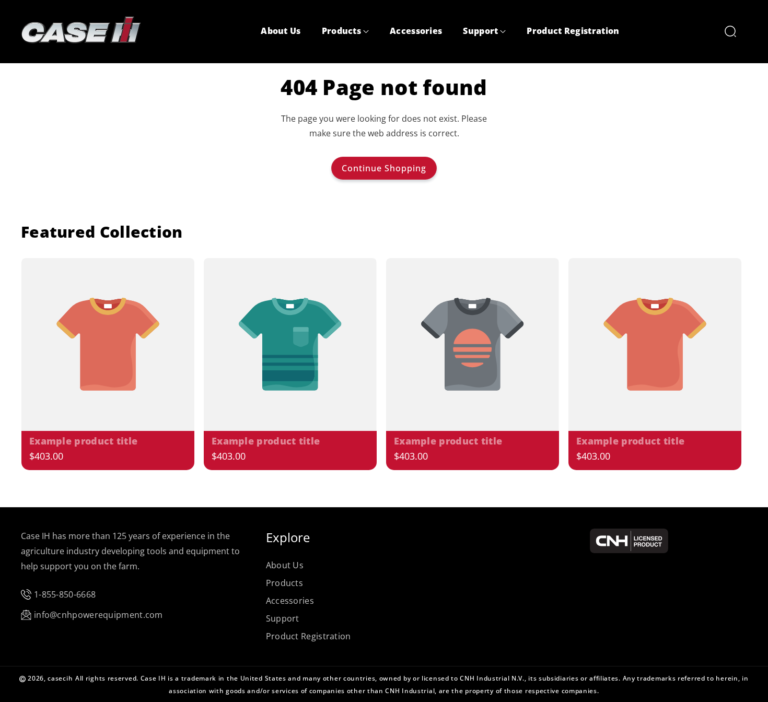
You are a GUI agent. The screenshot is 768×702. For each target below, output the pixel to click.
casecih (60, 678)
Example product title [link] (83, 441)
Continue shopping (384, 168)
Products (284, 583)
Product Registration (308, 636)
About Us (285, 565)
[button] (345, 31)
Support (282, 618)
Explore (288, 537)
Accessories (290, 600)
